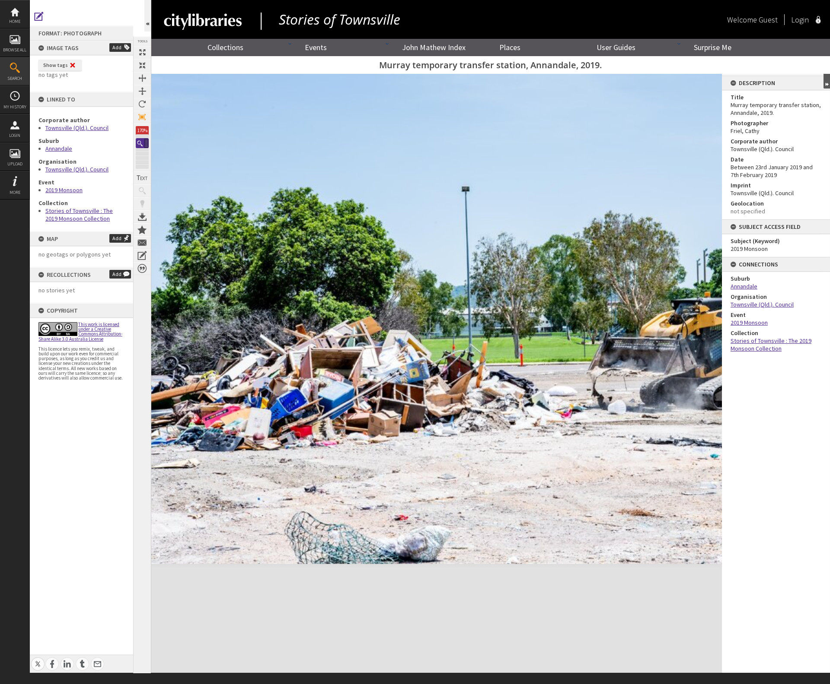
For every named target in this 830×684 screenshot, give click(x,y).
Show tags (55, 65)
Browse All (14, 50)
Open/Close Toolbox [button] (147, 16)
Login (14, 135)
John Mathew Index (434, 47)
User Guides (616, 47)
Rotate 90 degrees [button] (142, 104)
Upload (14, 164)
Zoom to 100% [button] (142, 117)
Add (116, 47)
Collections (225, 47)
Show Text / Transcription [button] (142, 177)
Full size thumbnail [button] (142, 52)
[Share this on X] (38, 659)
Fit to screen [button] (142, 65)
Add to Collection (142, 229)
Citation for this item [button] (142, 268)
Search (14, 78)
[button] (142, 143)
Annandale (58, 148)
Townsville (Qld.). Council (77, 128)
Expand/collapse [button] (827, 81)
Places (509, 47)
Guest (768, 20)
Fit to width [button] (142, 78)
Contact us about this (142, 242)
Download (142, 216)
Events (316, 47)
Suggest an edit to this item (39, 16)
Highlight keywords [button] (142, 203)
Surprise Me (712, 47)
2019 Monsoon (64, 190)
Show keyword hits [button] (142, 190)
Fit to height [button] (142, 91)
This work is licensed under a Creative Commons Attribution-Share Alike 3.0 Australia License (80, 331)
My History (14, 107)
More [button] (15, 192)
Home (14, 21)
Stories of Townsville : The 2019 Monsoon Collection (79, 214)
